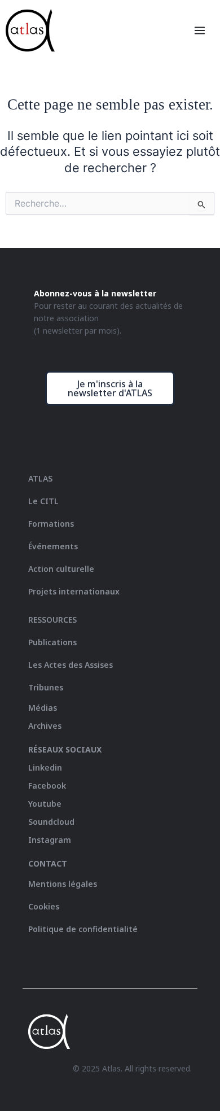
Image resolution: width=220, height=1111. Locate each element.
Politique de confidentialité (83, 929)
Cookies (43, 906)
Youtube (44, 803)
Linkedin (45, 767)
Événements (53, 546)
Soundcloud (51, 821)
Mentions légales (62, 883)
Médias (42, 707)
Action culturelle (61, 568)
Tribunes (45, 687)
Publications (52, 642)
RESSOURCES (52, 619)
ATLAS (40, 478)
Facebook (47, 785)
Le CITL (43, 501)
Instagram (49, 839)
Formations (51, 523)
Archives (44, 725)
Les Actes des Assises (71, 664)
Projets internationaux (74, 591)
